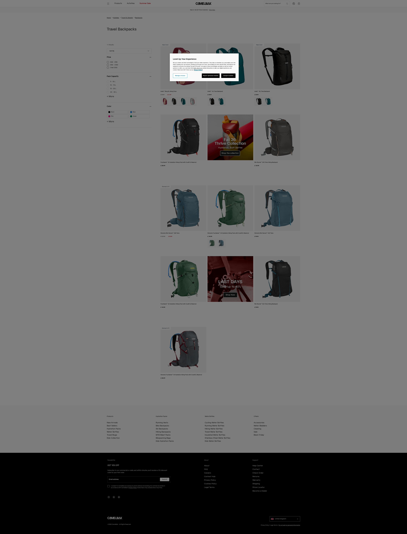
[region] (204, 67)
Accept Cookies (228, 75)
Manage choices (180, 75)
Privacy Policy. (198, 70)
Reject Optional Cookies (210, 75)
